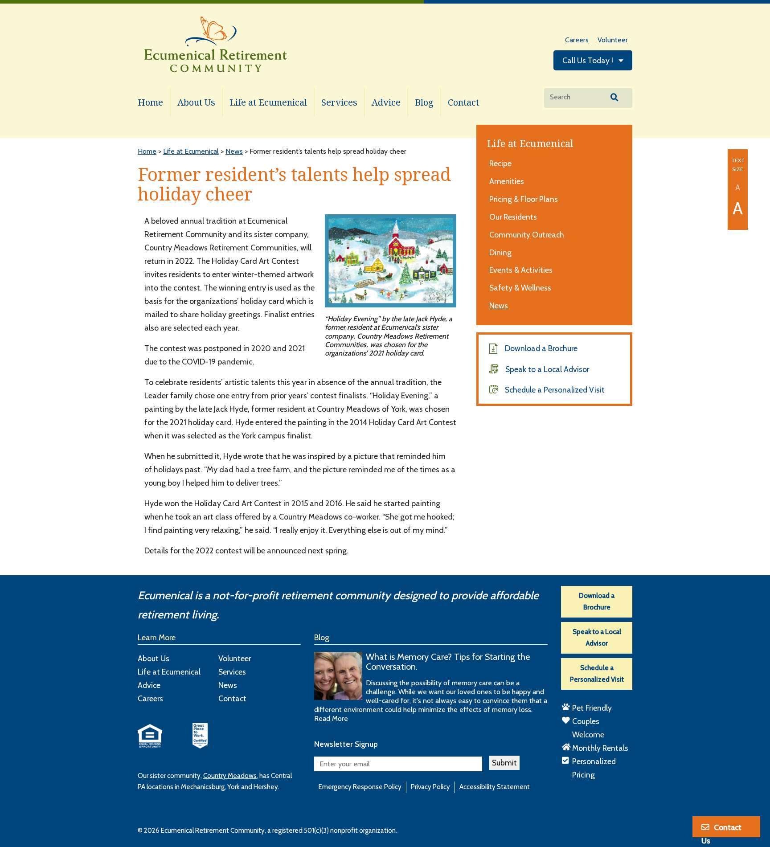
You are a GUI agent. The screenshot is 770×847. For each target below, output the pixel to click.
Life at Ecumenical (268, 102)
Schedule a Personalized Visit (555, 389)
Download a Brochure (541, 348)
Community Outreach (526, 234)
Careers (577, 40)
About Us (196, 102)
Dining (500, 252)
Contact (463, 102)
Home (150, 102)
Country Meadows (230, 776)
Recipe (500, 163)
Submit (504, 762)
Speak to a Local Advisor (547, 369)
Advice (386, 102)
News (498, 305)
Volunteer (613, 40)
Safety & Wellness (520, 287)
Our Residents (513, 216)
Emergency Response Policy (360, 787)
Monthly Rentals (600, 748)
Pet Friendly (592, 707)
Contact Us (721, 830)
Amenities (506, 181)
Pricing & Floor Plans (523, 199)
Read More (331, 718)
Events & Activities (521, 269)
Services (339, 102)
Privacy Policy (430, 787)
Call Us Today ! (588, 60)
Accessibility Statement (494, 787)
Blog (424, 102)
